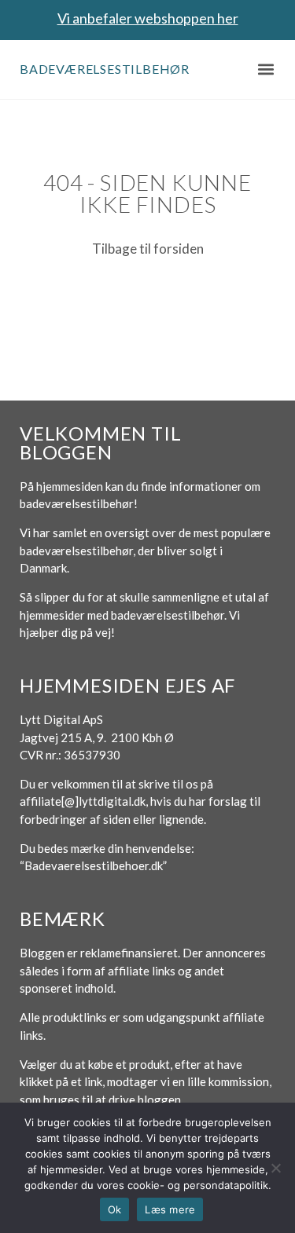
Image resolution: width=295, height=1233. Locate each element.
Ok (115, 1209)
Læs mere (170, 1209)
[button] (265, 69)
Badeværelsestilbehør (105, 68)
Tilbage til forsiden (148, 248)
